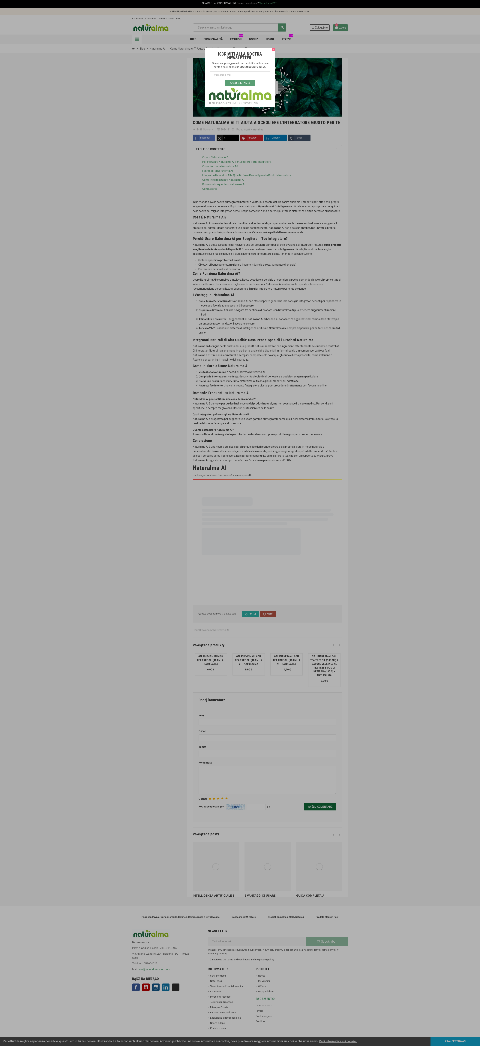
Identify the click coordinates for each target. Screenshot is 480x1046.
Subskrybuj (241, 82)
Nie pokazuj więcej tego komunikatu (235, 103)
